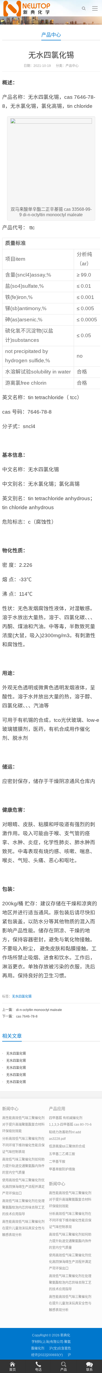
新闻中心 (10, 1108)
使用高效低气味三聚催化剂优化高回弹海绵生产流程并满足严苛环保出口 (23, 1186)
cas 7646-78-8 (27, 1016)
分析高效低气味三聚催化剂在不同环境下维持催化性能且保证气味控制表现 (23, 1145)
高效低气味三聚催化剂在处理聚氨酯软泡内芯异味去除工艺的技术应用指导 (23, 1207)
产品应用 (57, 1108)
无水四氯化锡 (22, 996)
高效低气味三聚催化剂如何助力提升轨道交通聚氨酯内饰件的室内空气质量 (23, 1166)
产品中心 (51, 35)
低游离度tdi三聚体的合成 (67, 1146)
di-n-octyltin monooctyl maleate (39, 1010)
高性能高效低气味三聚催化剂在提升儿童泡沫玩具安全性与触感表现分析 (23, 1228)
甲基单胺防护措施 (62, 1169)
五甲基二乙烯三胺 (62, 1154)
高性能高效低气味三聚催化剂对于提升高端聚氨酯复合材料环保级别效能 (23, 1124)
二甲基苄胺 (57, 1162)
